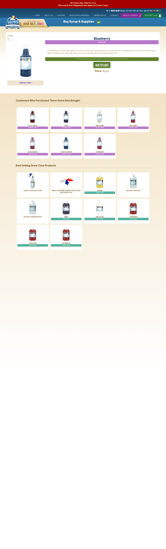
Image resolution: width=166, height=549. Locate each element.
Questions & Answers (79, 15)
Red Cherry (133, 126)
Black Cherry (32, 126)
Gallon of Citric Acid (133, 190)
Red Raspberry (33, 153)
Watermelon (66, 244)
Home (37, 15)
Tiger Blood (33, 244)
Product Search (130, 15)
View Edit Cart (150, 15)
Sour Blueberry (66, 153)
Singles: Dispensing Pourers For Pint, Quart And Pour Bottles (66, 191)
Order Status (100, 15)
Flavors (61, 15)
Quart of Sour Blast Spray (33, 190)
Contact (114, 15)
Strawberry (99, 153)
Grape (66, 126)
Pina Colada (99, 126)
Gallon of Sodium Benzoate (32, 216)
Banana (99, 191)
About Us (48, 15)
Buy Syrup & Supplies (78, 21)
